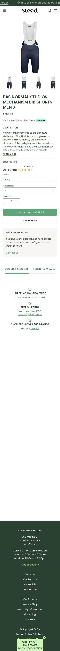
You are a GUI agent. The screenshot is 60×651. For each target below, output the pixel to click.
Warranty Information (30, 609)
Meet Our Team (30, 589)
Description (10, 127)
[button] (49, 10)
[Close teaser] (44, 637)
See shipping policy (30, 314)
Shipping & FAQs (30, 629)
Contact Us (12, 252)
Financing (30, 614)
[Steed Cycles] (30, 10)
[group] (30, 3)
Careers (30, 619)
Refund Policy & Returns (30, 634)
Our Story (30, 574)
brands (35, 328)
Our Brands (30, 599)
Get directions (30, 564)
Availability (30, 166)
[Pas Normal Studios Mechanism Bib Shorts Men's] (9, 82)
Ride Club (30, 584)
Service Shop (30, 604)
